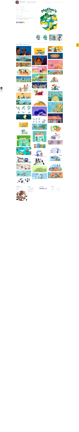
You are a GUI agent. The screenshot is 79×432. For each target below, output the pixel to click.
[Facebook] (16, 22)
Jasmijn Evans (22, 8)
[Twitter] (18, 22)
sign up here (18, 189)
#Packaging (22, 9)
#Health (21, 13)
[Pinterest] (21, 22)
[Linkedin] (20, 22)
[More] (23, 22)
